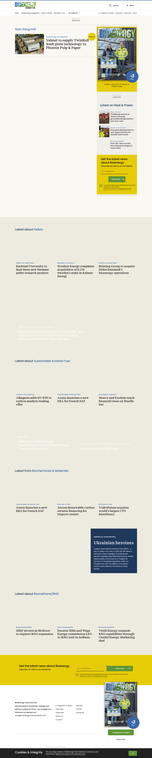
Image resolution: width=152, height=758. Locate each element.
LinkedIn (79, 706)
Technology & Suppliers (30, 13)
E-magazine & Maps (106, 13)
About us (59, 716)
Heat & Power (47, 13)
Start (17, 13)
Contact (59, 720)
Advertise (127, 13)
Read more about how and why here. (71, 754)
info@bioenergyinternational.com (30, 715)
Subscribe (119, 13)
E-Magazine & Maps (121, 732)
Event (135, 13)
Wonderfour (61, 747)
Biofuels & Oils (59, 13)
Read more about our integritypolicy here (117, 189)
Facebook (80, 713)
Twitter (79, 709)
